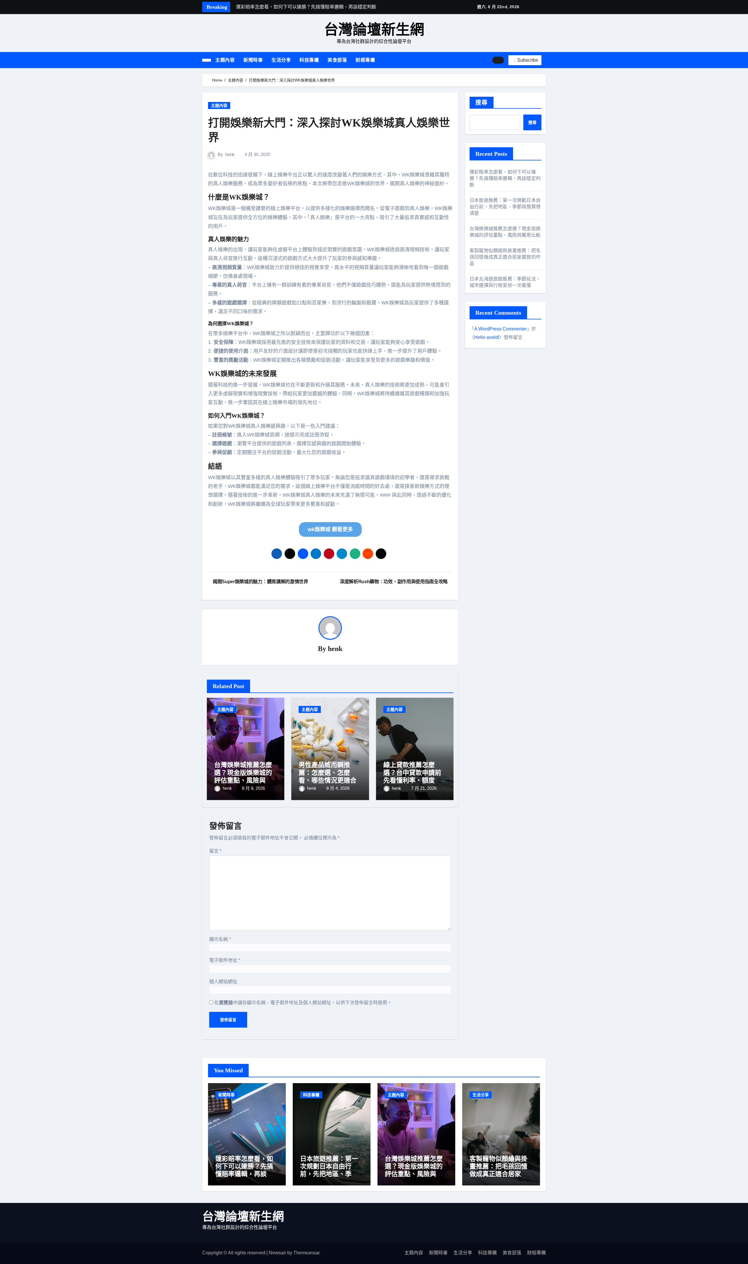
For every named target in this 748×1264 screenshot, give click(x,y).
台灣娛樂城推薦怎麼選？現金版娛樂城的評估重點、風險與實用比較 (243, 776)
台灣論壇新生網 (374, 30)
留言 (215, 851)
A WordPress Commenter (500, 328)
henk (230, 154)
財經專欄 (365, 60)
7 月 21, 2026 (424, 788)
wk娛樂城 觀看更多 (330, 529)
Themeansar (306, 1252)
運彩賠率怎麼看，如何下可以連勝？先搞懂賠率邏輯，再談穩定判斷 (505, 178)
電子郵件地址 (224, 960)
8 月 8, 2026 (253, 788)
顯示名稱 (220, 939)
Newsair (277, 1252)
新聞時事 (253, 60)
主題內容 (225, 60)
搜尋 (481, 102)
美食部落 (337, 60)
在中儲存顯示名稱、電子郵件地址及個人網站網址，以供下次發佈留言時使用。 (303, 1002)
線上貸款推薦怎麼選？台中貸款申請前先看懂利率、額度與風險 (412, 776)
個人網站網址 (223, 981)
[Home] (206, 60)
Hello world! (486, 337)
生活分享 (281, 60)
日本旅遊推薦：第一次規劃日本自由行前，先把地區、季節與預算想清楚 (505, 207)
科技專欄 (309, 60)
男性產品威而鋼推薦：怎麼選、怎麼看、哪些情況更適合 (327, 772)
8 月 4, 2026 (337, 788)
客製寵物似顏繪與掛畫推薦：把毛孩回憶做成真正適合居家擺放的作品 (505, 257)
